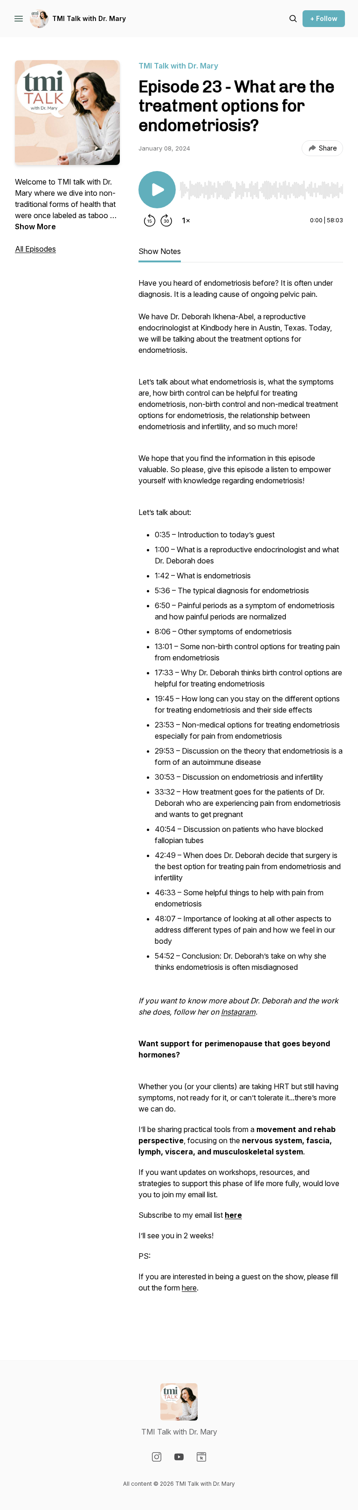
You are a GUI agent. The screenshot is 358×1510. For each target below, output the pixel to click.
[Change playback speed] (186, 220)
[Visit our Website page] (201, 1457)
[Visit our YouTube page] (179, 1457)
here (189, 1287)
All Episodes (35, 249)
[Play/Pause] (157, 189)
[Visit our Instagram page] (156, 1457)
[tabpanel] (240, 800)
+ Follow (323, 18)
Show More (35, 226)
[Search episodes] (293, 18)
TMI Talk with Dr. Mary (89, 18)
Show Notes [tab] (159, 251)
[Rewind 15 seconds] (149, 220)
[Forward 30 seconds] (166, 220)
